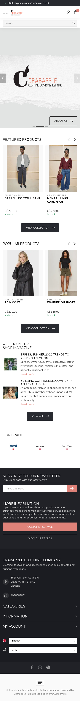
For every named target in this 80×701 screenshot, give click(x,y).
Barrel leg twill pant (23, 198)
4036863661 (18, 595)
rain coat (12, 302)
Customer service (40, 527)
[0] (75, 12)
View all (38, 416)
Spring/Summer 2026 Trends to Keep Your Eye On (44, 356)
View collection (37, 227)
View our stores (40, 538)
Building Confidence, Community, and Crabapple (46, 382)
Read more (27, 374)
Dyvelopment (59, 693)
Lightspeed (20, 693)
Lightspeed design (38, 693)
